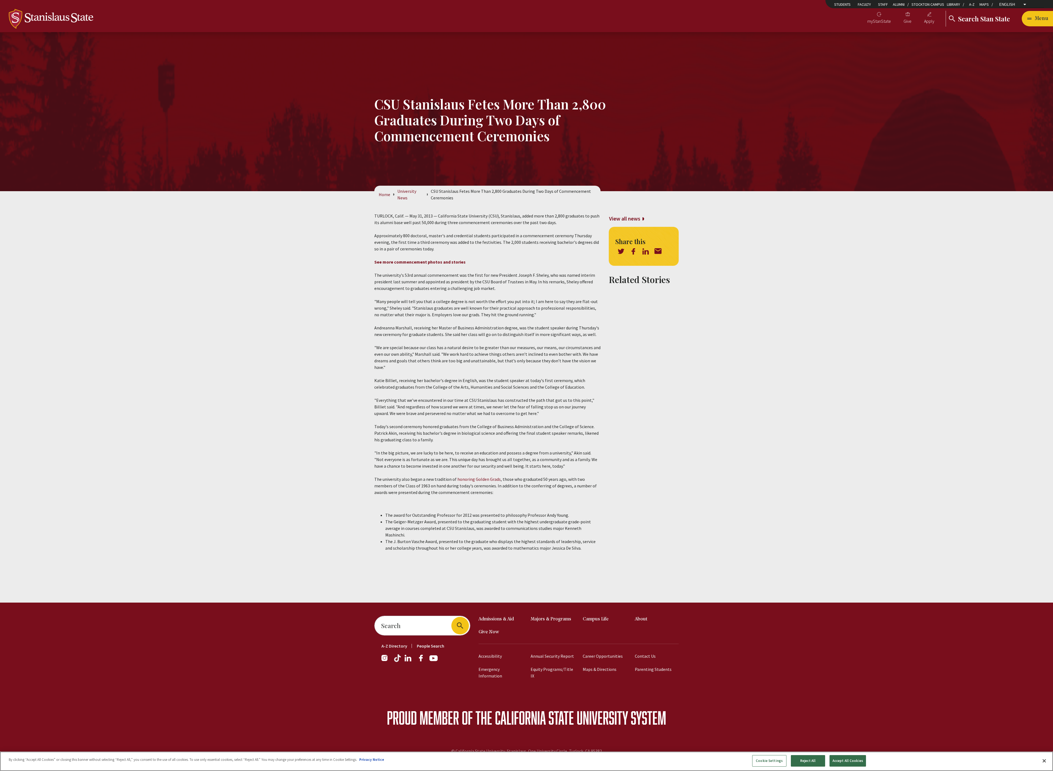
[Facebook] (423, 660)
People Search (430, 646)
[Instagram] (386, 660)
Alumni (899, 4)
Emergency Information (490, 672)
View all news (624, 218)
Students (842, 4)
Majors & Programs (551, 619)
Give (908, 21)
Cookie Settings (769, 760)
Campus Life (595, 619)
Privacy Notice (371, 759)
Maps (984, 4)
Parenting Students (653, 669)
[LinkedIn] (408, 660)
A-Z (972, 4)
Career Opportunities (603, 656)
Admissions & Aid (496, 619)
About (641, 619)
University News (406, 194)
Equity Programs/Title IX (552, 672)
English (1007, 4)
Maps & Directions (599, 669)
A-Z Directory (394, 646)
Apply (929, 21)
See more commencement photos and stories (420, 262)
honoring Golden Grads (479, 479)
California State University (561, 718)
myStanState (879, 21)
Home (384, 194)
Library (953, 4)
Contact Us (645, 656)
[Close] (1044, 761)
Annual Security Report (552, 656)
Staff (883, 4)
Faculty (864, 4)
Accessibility (490, 656)
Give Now (489, 632)
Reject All (808, 760)
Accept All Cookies (848, 760)
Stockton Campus (928, 4)
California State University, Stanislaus (490, 751)
